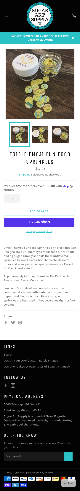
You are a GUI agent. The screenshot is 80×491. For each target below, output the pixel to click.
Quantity (9, 190)
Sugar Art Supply (21, 472)
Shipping (24, 174)
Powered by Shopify (42, 472)
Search (8, 354)
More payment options (39, 231)
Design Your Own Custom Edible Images (31, 360)
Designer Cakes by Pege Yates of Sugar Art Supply (37, 366)
